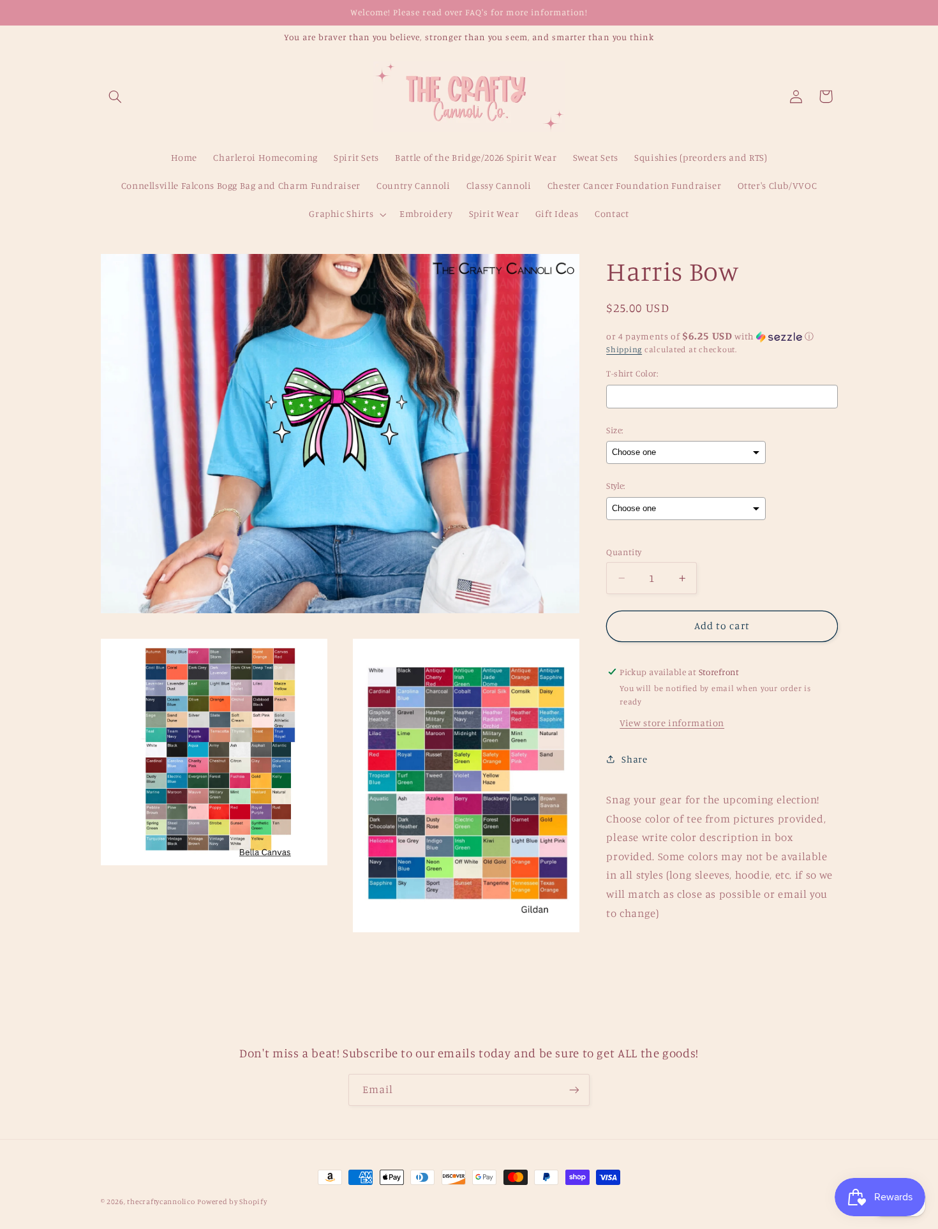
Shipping (624, 349)
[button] (115, 96)
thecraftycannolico (161, 1201)
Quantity (623, 552)
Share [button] (634, 759)
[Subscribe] (574, 1089)
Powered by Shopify (232, 1201)
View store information (672, 722)
